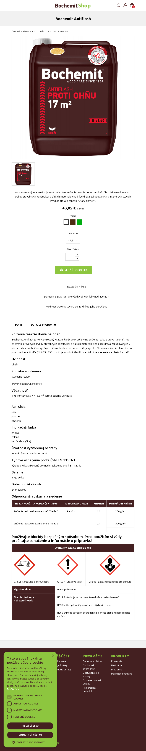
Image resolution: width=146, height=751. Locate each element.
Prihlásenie (60, 661)
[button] (30, 742)
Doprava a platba (92, 661)
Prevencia (116, 661)
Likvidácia (116, 665)
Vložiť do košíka (73, 270)
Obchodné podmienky (89, 667)
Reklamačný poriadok (89, 689)
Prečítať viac (13, 689)
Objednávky (60, 665)
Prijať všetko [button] (30, 725)
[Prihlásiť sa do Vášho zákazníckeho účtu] (125, 4)
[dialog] (30, 699)
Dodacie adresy (62, 669)
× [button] (53, 655)
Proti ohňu (116, 669)
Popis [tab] (18, 324)
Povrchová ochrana (121, 673)
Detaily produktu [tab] (43, 324)
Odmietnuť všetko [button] (30, 734)
